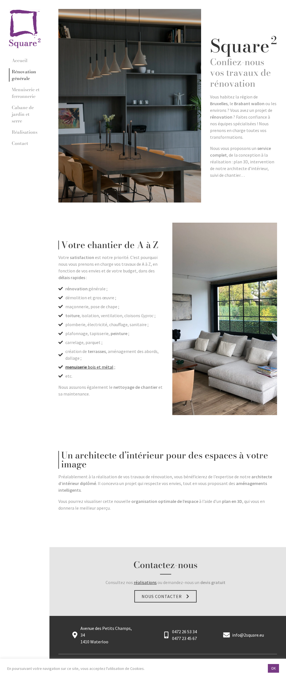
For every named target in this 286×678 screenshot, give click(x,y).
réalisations (145, 582)
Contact (20, 143)
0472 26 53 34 (184, 631)
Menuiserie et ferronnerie (26, 93)
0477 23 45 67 (184, 638)
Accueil (19, 60)
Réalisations (24, 132)
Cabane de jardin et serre (23, 114)
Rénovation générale (24, 75)
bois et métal (89, 367)
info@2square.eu (248, 635)
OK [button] (273, 668)
